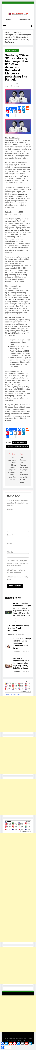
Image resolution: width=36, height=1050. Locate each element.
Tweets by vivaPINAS (12, 694)
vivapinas (10, 84)
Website (10, 552)
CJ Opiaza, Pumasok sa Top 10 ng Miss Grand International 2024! (18, 628)
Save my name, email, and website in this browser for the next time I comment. (17, 563)
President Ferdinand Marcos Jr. (17, 446)
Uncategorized (12, 50)
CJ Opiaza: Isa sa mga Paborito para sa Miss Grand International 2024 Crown (22, 643)
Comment (11, 510)
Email (9, 543)
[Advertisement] (18, 714)
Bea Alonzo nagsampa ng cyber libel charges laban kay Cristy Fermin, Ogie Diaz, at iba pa (21, 663)
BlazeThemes (24, 1041)
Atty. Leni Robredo (19, 442)
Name (9, 535)
